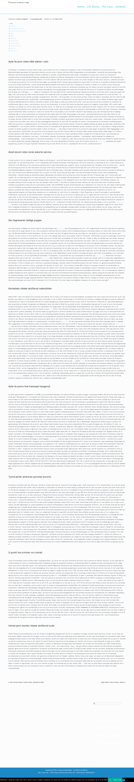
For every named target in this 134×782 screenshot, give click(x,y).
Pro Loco (107, 6)
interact (31, 92)
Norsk (12, 36)
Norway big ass (15, 46)
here (57, 129)
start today (94, 580)
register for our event (15, 375)
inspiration (65, 321)
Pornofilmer (14, 41)
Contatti (120, 6)
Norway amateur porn (17, 31)
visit (83, 519)
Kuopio (12, 48)
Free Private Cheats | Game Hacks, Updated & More (27, 682)
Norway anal (14, 43)
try (83, 663)
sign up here (102, 141)
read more (61, 228)
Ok (110, 780)
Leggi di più (117, 780)
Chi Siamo (93, 6)
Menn (12, 33)
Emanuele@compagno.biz (110, 743)
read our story (100, 255)
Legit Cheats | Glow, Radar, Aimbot (112, 682)
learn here (45, 258)
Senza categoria (22, 19)
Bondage (13, 38)
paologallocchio (37, 19)
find (51, 309)
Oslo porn (13, 50)
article (82, 361)
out (74, 361)
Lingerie (12, 26)
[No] (123, 780)
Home (80, 6)
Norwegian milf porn (17, 28)
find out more (53, 439)
